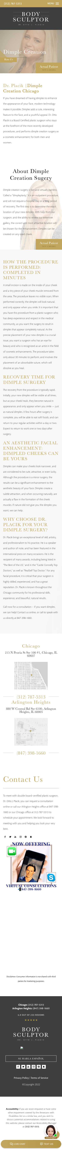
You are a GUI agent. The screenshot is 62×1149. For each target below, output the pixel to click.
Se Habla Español (31, 1058)
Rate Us (8, 59)
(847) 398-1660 (31, 752)
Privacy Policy (21, 1078)
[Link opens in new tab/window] (31, 675)
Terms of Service (39, 1078)
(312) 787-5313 (13, 3)
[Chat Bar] (31, 1144)
